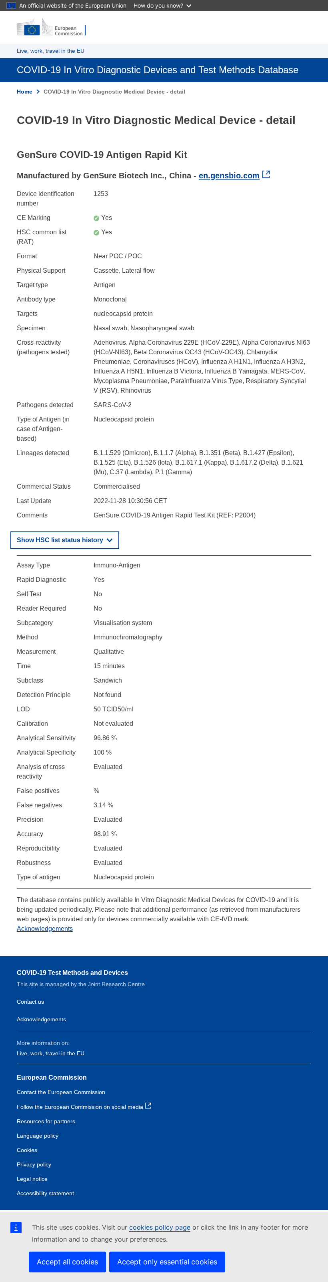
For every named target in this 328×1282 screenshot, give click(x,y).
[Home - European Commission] (55, 27)
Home (24, 91)
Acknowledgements (45, 928)
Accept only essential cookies (167, 1262)
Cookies (27, 1150)
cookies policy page (159, 1227)
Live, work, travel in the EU (50, 51)
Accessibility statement (45, 1193)
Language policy (37, 1135)
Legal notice (32, 1179)
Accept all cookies (67, 1262)
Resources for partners (46, 1121)
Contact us (30, 1001)
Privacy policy (34, 1164)
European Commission (52, 1077)
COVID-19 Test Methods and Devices (72, 972)
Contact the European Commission (61, 1092)
